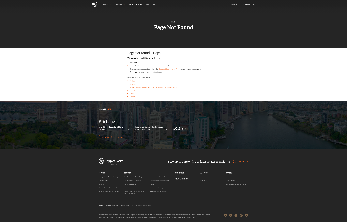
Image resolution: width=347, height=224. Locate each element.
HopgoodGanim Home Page (169, 69)
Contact (132, 97)
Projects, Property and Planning (159, 180)
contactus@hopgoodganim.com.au (150, 127)
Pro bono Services (206, 177)
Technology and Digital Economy (109, 191)
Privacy (101, 205)
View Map (119, 137)
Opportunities (230, 180)
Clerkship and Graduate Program (236, 184)
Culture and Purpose (232, 177)
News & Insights (181, 179)
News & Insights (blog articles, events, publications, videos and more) (155, 87)
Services (133, 84)
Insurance (127, 188)
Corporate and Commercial (132, 180)
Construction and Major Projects (134, 177)
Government (102, 184)
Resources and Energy (156, 188)
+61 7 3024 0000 (143, 129)
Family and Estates (130, 184)
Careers (132, 93)
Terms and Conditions (111, 205)
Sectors (132, 81)
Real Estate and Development (108, 188)
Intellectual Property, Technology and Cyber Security (134, 192)
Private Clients (103, 180)
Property (152, 184)
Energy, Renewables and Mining (108, 177)
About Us (204, 173)
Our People (179, 173)
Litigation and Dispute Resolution (160, 177)
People (132, 90)
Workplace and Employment (158, 191)
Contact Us (204, 180)
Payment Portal (124, 205)
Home (173, 22)
